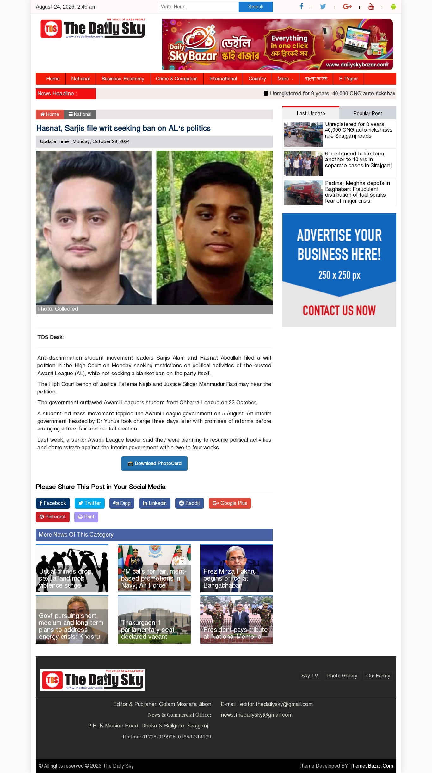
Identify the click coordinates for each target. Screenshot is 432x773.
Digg (125, 503)
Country (257, 79)
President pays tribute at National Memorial (235, 633)
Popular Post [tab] (367, 113)
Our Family (378, 676)
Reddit (192, 503)
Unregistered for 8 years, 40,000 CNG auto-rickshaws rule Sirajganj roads (358, 130)
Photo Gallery (342, 676)
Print (89, 517)
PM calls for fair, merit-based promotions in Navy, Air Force (154, 578)
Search (255, 6)
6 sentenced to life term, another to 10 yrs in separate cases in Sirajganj (358, 159)
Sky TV (309, 676)
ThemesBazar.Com (371, 766)
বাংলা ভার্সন (316, 79)
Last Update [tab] (311, 113)
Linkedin (157, 503)
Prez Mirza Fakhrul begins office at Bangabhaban (230, 578)
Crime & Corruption (177, 79)
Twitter (92, 503)
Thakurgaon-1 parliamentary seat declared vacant (148, 630)
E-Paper (348, 79)
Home (53, 79)
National (80, 79)
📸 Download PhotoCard (154, 463)
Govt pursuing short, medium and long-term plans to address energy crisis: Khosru (71, 626)
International (223, 79)
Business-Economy (123, 79)
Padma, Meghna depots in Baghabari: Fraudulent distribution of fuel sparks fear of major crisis (357, 192)
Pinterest (55, 517)
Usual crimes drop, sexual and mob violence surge (66, 578)
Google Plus (233, 503)
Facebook (54, 503)
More (284, 79)
